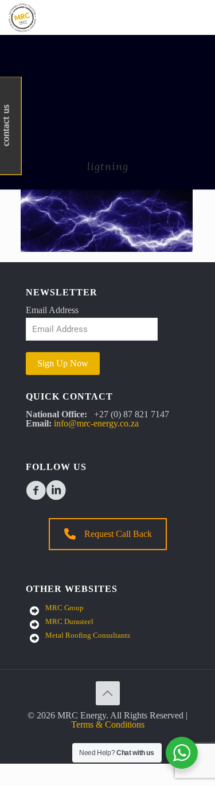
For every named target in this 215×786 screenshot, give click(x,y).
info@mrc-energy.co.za (96, 423)
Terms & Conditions (107, 724)
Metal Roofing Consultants (87, 635)
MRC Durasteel (69, 621)
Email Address (52, 310)
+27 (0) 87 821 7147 (131, 414)
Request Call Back (118, 534)
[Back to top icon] (108, 693)
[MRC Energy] (22, 17)
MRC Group (64, 607)
